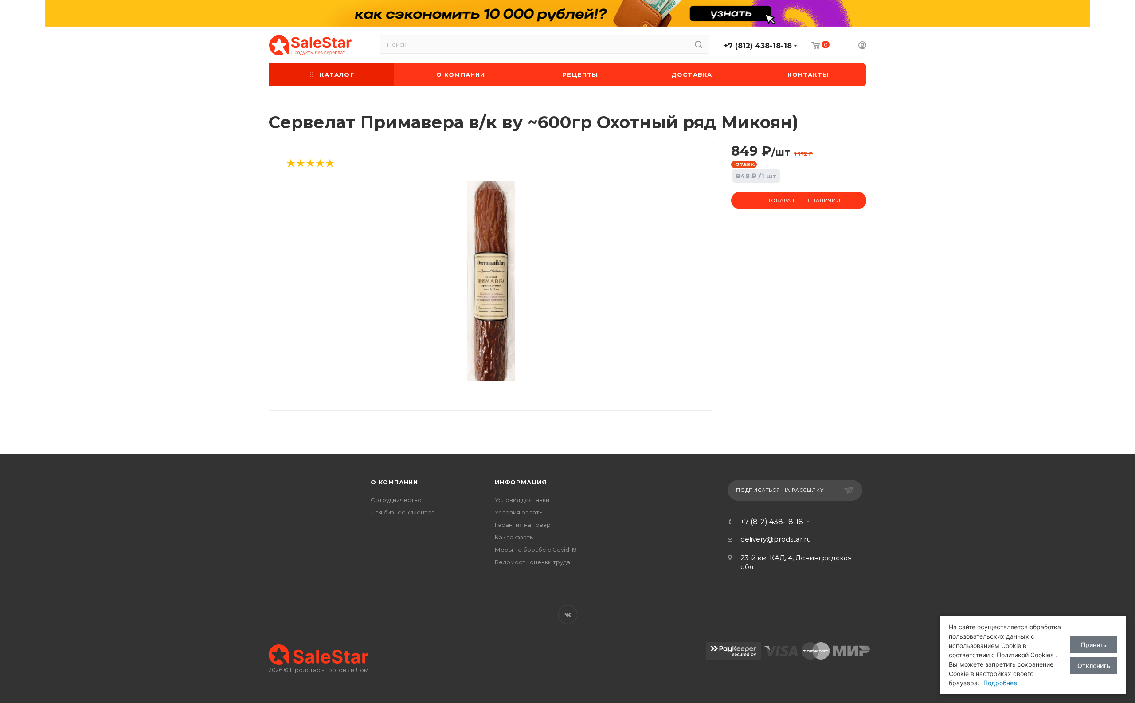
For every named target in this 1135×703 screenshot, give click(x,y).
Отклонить (1093, 665)
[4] (320, 163)
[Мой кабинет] (862, 46)
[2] (300, 163)
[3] (310, 163)
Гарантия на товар (523, 524)
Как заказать (514, 537)
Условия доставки (522, 499)
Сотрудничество (396, 499)
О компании (394, 482)
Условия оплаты (519, 512)
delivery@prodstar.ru (775, 539)
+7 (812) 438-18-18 (758, 46)
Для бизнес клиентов (403, 512)
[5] (329, 163)
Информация (521, 482)
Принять (1094, 644)
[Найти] (698, 44)
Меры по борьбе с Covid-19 (536, 549)
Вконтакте (567, 614)
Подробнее (1000, 683)
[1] (290, 163)
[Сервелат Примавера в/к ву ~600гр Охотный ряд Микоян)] (491, 281)
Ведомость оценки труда (532, 562)
